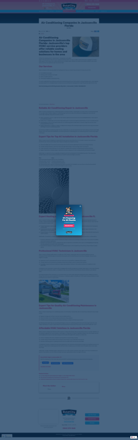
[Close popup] (80, 206)
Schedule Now (69, 225)
